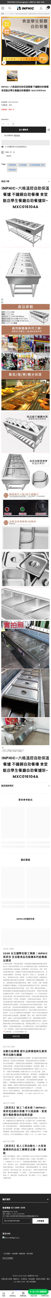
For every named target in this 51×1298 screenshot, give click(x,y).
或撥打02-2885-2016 (36, 2)
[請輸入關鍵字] (9, 8)
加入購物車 (23, 129)
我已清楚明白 (8, 135)
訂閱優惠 (40, 1221)
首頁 (2, 14)
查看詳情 (16, 1036)
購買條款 (17, 135)
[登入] (41, 8)
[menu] (2, 8)
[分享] (48, 130)
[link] (13, 842)
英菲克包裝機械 (7, 1258)
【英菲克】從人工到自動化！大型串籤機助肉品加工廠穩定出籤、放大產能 (24, 1149)
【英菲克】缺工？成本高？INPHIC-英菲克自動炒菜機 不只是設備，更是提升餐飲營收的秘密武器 (25, 1111)
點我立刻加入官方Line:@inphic (18, 2)
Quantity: (5, 119)
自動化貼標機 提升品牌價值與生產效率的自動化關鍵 (25, 1053)
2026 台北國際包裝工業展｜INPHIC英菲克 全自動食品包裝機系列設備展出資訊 (25, 957)
